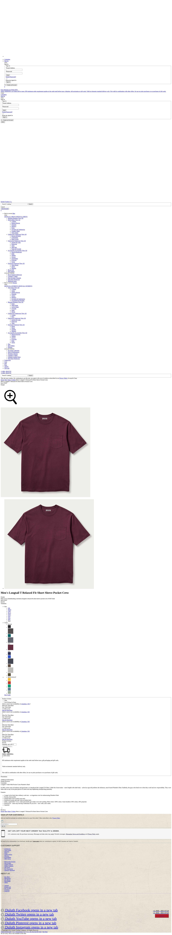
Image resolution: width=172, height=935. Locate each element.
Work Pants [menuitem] (14, 305)
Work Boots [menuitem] (14, 265)
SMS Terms (7, 859)
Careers (6, 885)
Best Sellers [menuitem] (11, 271)
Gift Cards (7, 867)
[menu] (86, 29)
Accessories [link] (18, 250)
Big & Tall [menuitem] (11, 270)
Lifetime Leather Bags (14, 357)
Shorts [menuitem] (13, 312)
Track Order (7, 850)
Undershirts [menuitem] (14, 237)
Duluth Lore (7, 887)
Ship (5, 700)
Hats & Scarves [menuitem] (15, 334)
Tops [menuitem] (9, 287)
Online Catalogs (8, 866)
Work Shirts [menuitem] (14, 233)
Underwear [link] (18, 234)
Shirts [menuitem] (9, 220)
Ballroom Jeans (12, 281)
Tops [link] (12, 287)
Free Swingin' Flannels (14, 278)
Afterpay (6, 856)
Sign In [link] (6, 61)
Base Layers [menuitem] (14, 239)
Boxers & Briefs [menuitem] (16, 236)
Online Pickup (8, 854)
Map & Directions (7, 710)
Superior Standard (9, 870)
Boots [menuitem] (13, 326)
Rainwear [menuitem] (14, 244)
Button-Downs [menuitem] (15, 223)
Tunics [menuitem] (13, 295)
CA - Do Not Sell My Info (34, 932)
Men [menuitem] (13, 213)
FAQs (5, 853)
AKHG (6, 882)
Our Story (7, 877)
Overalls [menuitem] (13, 308)
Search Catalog (6, 204)
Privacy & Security (6, 932)
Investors (6, 889)
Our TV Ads (7, 888)
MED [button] (9, 610)
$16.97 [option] (14, 677)
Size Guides (7, 863)
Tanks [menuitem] (13, 291)
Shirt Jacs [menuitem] (14, 247)
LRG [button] (9, 611)
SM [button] (9, 608)
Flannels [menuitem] (13, 225)
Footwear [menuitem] (11, 263)
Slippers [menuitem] (13, 268)
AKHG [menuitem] (6, 366)
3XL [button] (9, 618)
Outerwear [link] (17, 241)
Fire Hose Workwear (14, 279)
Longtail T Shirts (12, 276)
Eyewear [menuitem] (13, 260)
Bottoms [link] (15, 218)
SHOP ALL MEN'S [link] (10, 216)
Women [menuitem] (14, 283)
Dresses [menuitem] (10, 347)
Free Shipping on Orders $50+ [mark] (9, 90)
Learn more (36, 841)
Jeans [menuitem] (13, 310)
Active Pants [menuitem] (15, 307)
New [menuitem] (5, 365)
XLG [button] (9, 613)
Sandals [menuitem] (13, 329)
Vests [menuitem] (12, 245)
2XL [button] (9, 616)
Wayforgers (7, 878)
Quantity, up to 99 (7, 744)
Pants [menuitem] (13, 304)
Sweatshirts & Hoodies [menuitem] (17, 300)
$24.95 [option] (10, 624)
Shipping (6, 851)
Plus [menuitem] (9, 344)
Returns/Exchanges (9, 861)
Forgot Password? (11, 77)
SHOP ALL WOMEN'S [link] (11, 286)
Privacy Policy (63, 378)
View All (20, 218)
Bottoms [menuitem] (10, 218)
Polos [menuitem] (13, 228)
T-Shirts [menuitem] (13, 221)
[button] (9, 627)
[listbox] (89, 624)
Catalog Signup (8, 864)
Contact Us (7, 848)
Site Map (45, 932)
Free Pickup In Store (10, 702)
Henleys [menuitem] (13, 226)
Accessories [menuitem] (11, 250)
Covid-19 (6, 891)
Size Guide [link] (7, 695)
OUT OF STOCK (7, 746)
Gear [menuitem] (5, 362)
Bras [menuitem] (12, 316)
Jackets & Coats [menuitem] (16, 242)
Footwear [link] (16, 263)
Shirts (9, 380)
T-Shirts (13, 380)
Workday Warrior (13, 354)
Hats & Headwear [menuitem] (16, 252)
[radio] (3, 700)
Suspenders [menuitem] (14, 258)
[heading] (87, 544)
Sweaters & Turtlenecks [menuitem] (18, 229)
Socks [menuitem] (13, 262)
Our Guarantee (8, 869)
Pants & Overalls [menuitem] (16, 249)
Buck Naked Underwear (15, 275)
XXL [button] (9, 614)
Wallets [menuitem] (13, 255)
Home (2, 380)
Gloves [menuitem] (13, 257)
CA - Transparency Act (19, 932)
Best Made (7, 881)
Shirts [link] (13, 220)
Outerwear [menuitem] (11, 241)
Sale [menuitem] (5, 363)
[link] (87, 56)
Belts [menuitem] (12, 254)
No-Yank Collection (13, 350)
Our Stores (7, 879)
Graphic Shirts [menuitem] (15, 231)
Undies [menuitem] (13, 315)
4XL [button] (9, 619)
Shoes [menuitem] (13, 266)
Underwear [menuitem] (11, 234)
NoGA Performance (13, 352)
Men (6, 380)
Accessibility (7, 857)
